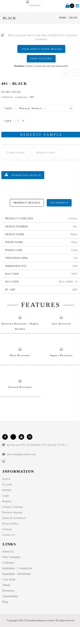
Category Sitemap (12, 506)
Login (5, 495)
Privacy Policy (10, 523)
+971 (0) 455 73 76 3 (53, 444)
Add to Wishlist (17, 152)
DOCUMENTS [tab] (59, 202)
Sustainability (10, 596)
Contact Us (8, 534)
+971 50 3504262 (30, 444)
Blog (5, 601)
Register (7, 501)
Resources (8, 590)
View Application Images (42, 49)
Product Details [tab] (26, 202)
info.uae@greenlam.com (21, 454)
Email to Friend (47, 152)
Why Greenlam (11, 557)
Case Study (9, 579)
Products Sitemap (12, 512)
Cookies (7, 529)
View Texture (41, 58)
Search (6, 478)
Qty (8, 121)
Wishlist (6, 490)
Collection (8, 562)
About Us (8, 551)
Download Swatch (26, 175)
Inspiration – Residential (16, 573)
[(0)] (67, 6)
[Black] (65, 73)
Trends (6, 585)
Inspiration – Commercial (17, 568)
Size (8, 108)
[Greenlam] (33, 5)
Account (7, 484)
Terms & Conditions (14, 517)
